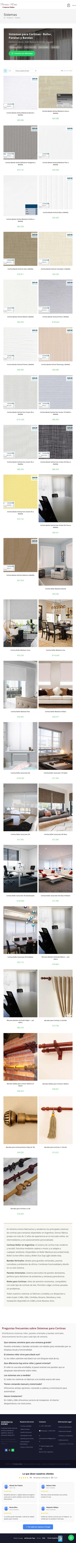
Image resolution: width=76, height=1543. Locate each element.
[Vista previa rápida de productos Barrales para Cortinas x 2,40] (36, 1161)
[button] (71, 1538)
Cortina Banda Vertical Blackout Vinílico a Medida (20, 220)
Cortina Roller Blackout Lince (20, 650)
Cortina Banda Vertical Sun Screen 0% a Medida (20, 413)
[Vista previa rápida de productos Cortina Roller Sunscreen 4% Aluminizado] (36, 848)
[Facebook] (6, 1450)
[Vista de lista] (9, 71)
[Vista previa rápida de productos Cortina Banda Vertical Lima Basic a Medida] (72, 235)
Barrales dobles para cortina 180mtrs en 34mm (20, 1085)
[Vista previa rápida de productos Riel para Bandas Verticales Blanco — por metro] (72, 910)
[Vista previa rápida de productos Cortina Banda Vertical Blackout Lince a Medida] (72, 79)
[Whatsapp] (12, 1450)
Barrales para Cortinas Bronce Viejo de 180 (20, 1147)
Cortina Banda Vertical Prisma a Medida (20, 364)
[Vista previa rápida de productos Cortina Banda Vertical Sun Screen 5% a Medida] (36, 478)
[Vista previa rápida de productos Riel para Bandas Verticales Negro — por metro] (36, 973)
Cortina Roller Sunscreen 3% (20, 834)
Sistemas (17, 18)
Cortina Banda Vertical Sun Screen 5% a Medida (20, 513)
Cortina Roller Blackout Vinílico (55, 711)
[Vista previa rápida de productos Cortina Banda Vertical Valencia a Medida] (36, 541)
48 (65, 71)
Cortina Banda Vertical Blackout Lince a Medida (55, 112)
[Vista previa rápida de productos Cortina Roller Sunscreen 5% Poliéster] (36, 910)
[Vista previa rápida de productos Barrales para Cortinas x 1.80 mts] (72, 1100)
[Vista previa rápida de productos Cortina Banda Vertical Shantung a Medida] (72, 331)
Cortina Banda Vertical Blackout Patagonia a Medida (20, 164)
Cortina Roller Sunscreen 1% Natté (55, 773)
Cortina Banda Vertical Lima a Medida (20, 269)
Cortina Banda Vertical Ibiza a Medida (55, 212)
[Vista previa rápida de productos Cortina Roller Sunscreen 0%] (36, 726)
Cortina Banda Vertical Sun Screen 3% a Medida (20, 463)
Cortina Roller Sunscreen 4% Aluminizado (20, 896)
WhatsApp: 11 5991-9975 (48, 1431)
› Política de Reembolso (65, 1427)
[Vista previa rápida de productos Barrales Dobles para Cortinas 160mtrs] (72, 1037)
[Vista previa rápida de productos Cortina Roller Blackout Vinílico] (72, 664)
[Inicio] (4, 18)
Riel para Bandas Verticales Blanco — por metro (55, 958)
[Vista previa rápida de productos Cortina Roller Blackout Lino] (72, 603)
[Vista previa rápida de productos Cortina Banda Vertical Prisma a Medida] (36, 331)
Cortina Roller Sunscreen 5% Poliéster (20, 957)
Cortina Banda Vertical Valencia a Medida (20, 575)
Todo (70, 71)
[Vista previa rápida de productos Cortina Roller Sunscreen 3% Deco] (72, 787)
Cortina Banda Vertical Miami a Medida (20, 317)
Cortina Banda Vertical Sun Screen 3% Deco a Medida (55, 463)
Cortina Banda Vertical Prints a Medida (55, 317)
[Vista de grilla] (5, 71)
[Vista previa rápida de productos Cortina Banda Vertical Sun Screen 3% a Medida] (36, 428)
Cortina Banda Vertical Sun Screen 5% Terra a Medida (55, 526)
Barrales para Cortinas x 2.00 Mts (55, 1020)
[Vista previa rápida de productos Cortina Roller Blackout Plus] (36, 664)
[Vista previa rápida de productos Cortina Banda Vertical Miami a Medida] (36, 283)
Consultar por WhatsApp (23, 53)
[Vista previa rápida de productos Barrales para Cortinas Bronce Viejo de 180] (36, 1100)
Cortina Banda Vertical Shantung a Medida (55, 364)
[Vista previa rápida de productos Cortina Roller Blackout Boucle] (72, 541)
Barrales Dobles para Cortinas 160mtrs (56, 1084)
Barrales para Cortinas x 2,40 (20, 1209)
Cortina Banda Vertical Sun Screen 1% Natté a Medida (55, 413)
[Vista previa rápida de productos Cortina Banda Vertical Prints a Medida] (72, 283)
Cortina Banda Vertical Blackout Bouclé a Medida (20, 114)
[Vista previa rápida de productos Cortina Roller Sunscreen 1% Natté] (72, 726)
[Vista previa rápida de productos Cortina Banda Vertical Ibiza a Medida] (72, 179)
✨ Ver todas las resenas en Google (38, 1527)
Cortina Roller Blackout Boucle (55, 589)
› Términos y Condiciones (65, 1436)
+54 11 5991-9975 (46, 1426)
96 (67, 71)
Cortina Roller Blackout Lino (55, 650)
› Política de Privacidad (64, 1431)
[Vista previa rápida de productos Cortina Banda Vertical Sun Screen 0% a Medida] (36, 379)
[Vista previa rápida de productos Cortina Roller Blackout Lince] (36, 603)
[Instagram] (9, 1450)
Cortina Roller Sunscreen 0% (20, 773)
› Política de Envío (63, 1440)
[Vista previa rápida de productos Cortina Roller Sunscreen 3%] (36, 787)
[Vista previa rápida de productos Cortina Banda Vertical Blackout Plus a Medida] (72, 129)
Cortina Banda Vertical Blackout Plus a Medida (56, 164)
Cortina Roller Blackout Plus (20, 711)
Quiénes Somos (66, 1443)
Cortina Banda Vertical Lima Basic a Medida (55, 269)
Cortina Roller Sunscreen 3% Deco (55, 834)
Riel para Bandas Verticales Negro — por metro (20, 1021)
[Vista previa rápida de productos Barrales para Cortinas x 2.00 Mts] (72, 973)
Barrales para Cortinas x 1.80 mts (55, 1147)
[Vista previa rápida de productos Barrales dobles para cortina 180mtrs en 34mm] (36, 1037)
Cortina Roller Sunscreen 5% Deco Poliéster (55, 896)
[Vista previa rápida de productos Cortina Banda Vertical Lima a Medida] (36, 235)
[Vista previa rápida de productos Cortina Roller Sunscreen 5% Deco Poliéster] (72, 848)
